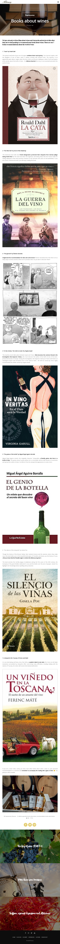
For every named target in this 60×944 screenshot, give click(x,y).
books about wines (31, 816)
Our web (38, 937)
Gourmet (25, 937)
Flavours (14, 816)
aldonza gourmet (23, 816)
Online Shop (44, 937)
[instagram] (28, 933)
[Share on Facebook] (26, 825)
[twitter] (31, 933)
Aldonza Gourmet (31, 61)
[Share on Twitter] (30, 825)
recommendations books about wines (46, 816)
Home (13, 937)
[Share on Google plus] (34, 825)
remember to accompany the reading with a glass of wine (37, 770)
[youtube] (34, 933)
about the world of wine (26, 45)
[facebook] (25, 933)
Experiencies (8, 816)
